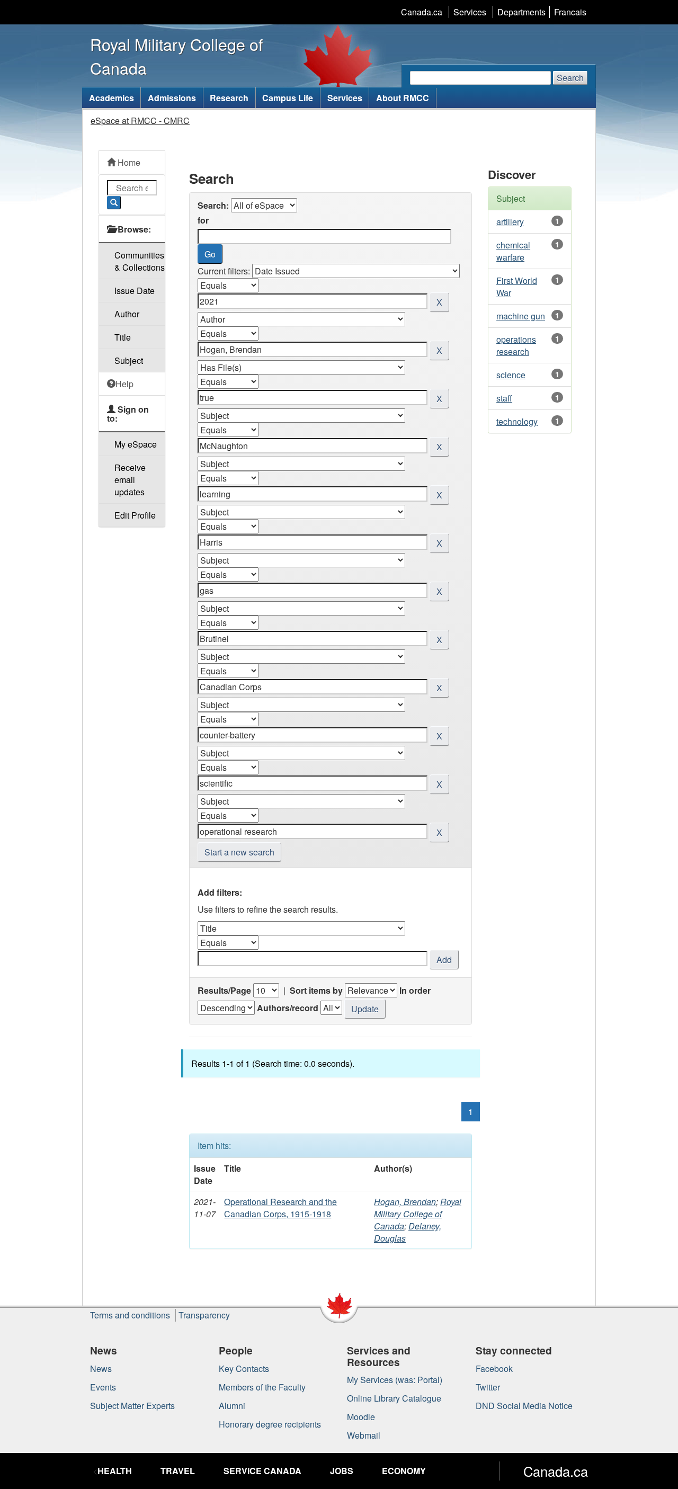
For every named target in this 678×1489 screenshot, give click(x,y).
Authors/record (287, 1008)
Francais (570, 12)
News (101, 1368)
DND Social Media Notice (524, 1405)
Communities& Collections (139, 261)
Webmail (363, 1435)
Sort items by (316, 990)
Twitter (488, 1387)
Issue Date (134, 290)
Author (126, 314)
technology (517, 421)
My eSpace (135, 444)
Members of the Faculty (262, 1387)
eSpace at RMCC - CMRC (140, 120)
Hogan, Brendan (405, 1202)
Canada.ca (421, 12)
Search (570, 78)
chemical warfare (513, 251)
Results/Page (224, 990)
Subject (128, 360)
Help (124, 384)
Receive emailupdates (130, 479)
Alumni (232, 1405)
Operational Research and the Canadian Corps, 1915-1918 (280, 1208)
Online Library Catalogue (394, 1398)
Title (122, 337)
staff (504, 398)
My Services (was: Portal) (394, 1380)
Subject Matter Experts (132, 1405)
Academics (111, 98)
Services (469, 12)
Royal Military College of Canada (417, 1214)
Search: (213, 205)
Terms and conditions (130, 1315)
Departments (521, 12)
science (510, 375)
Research (229, 98)
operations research (516, 345)
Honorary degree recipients (270, 1424)
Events (103, 1387)
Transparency (204, 1315)
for (203, 220)
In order (415, 990)
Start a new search (239, 852)
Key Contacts (244, 1368)
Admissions (172, 98)
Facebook (494, 1368)
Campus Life (287, 98)
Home (127, 162)
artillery (510, 222)
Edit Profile (135, 515)
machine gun (520, 316)
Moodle (361, 1417)
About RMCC (402, 98)
